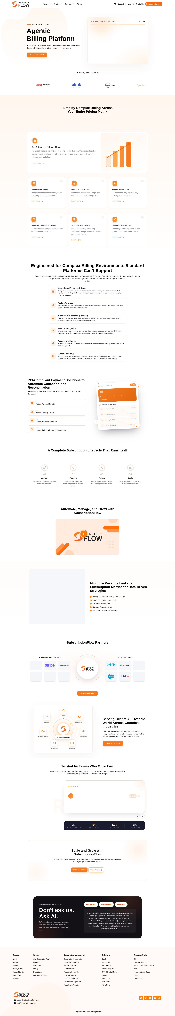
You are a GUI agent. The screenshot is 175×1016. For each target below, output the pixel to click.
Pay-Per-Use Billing (120, 189)
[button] (84, 534)
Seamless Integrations (121, 225)
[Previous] (138, 816)
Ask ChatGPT (91, 904)
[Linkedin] (150, 998)
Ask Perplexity (106, 904)
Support (121, 4)
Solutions (57, 4)
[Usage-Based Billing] (33, 183)
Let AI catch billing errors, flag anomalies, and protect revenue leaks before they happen (86, 234)
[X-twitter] (146, 998)
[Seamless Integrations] (115, 219)
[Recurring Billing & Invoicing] (33, 219)
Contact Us (140, 4)
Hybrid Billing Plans (80, 189)
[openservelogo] (110, 85)
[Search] (115, 4)
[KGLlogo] (43, 85)
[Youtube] (155, 998)
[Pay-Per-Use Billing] (115, 183)
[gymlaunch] (144, 85)
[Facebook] (141, 998)
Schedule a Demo (152, 4)
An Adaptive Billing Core (46, 147)
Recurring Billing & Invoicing (43, 225)
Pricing (79, 4)
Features (46, 4)
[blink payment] (76, 85)
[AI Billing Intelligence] (74, 219)
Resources (68, 4)
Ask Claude (121, 904)
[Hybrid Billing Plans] (74, 183)
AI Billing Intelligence (80, 225)
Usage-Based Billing (40, 189)
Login (130, 4)
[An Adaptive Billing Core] (35, 140)
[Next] (143, 816)
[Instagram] (159, 998)
